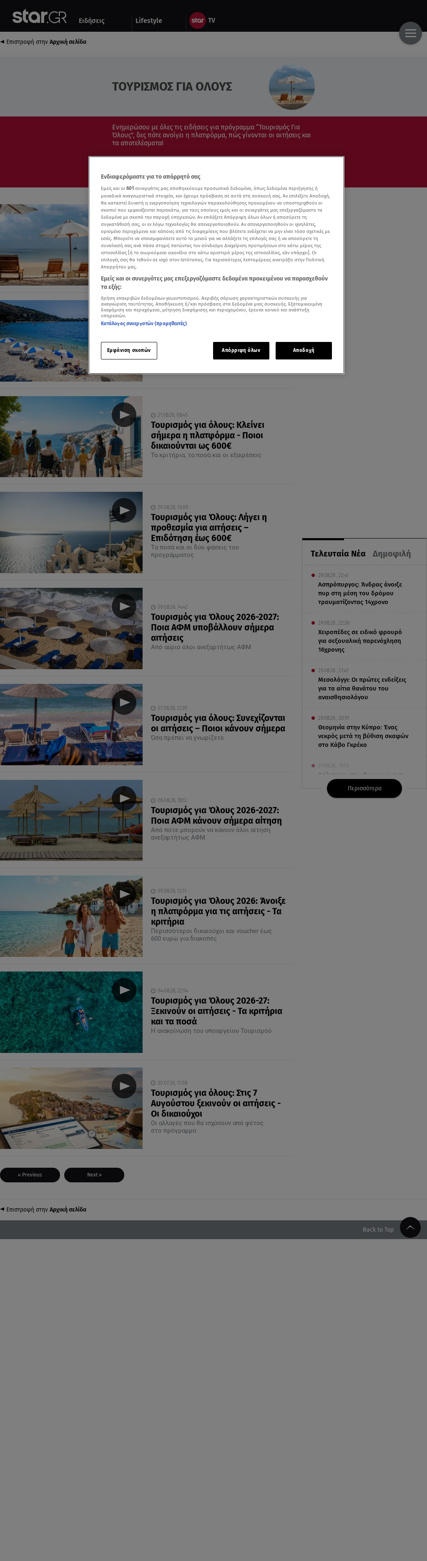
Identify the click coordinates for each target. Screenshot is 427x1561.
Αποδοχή (304, 350)
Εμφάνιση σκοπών (129, 350)
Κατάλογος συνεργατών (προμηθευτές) (144, 323)
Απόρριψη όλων (241, 350)
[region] (216, 265)
